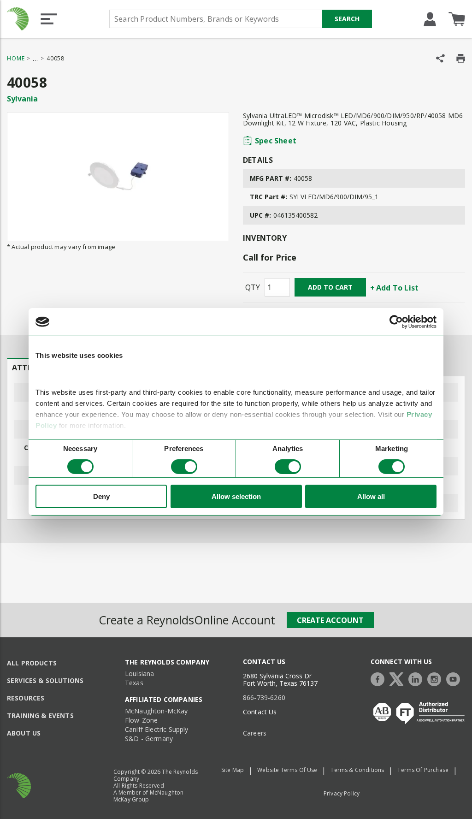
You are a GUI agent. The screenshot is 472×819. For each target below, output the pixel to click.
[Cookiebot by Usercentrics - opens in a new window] (396, 322)
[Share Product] (440, 58)
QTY (252, 287)
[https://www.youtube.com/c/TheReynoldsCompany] (455, 678)
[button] (49, 19)
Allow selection (236, 496)
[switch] (184, 466)
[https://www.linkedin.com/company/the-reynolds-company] (417, 678)
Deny (101, 496)
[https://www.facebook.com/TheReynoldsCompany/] (380, 678)
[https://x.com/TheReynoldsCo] (398, 678)
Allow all (371, 496)
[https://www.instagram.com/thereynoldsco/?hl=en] (436, 678)
